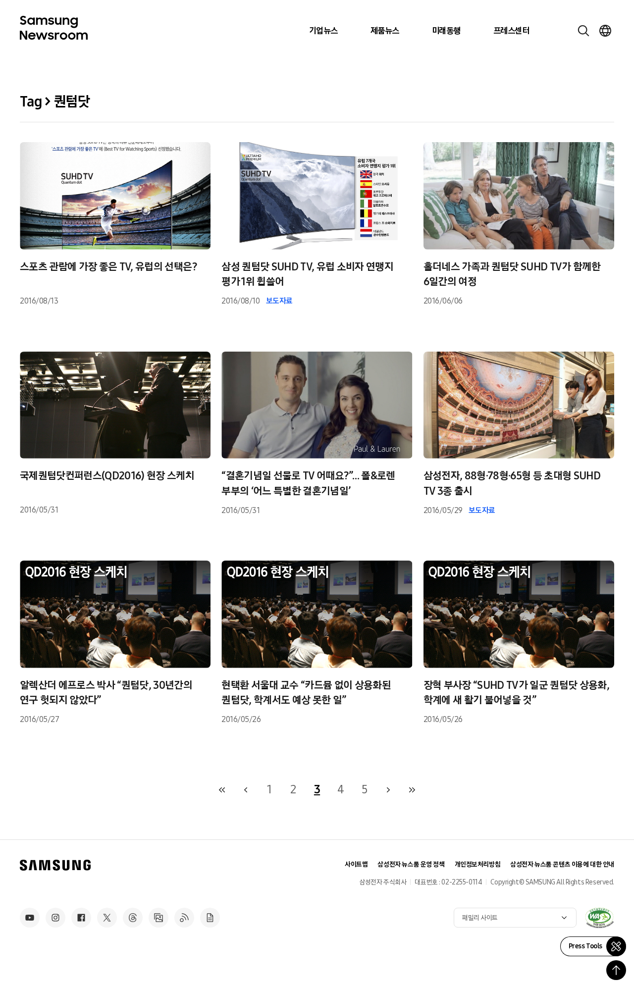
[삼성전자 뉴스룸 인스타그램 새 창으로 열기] (55, 918)
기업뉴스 (323, 30)
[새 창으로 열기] (599, 918)
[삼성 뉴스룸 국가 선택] (605, 31)
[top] (616, 970)
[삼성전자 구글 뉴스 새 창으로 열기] (210, 918)
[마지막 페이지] (412, 790)
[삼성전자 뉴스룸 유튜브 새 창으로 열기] (30, 918)
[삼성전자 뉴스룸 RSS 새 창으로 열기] (184, 918)
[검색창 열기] (583, 31)
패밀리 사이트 (480, 918)
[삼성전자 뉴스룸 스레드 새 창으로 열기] (133, 918)
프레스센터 (511, 30)
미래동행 (446, 30)
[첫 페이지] (222, 790)
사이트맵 (356, 864)
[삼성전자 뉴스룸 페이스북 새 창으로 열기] (81, 918)
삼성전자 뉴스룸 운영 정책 (410, 864)
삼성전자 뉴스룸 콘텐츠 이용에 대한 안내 (562, 864)
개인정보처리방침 (478, 864)
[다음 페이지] (388, 790)
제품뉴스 (384, 30)
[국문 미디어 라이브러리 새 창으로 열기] (158, 918)
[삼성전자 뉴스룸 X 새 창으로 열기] (107, 918)
